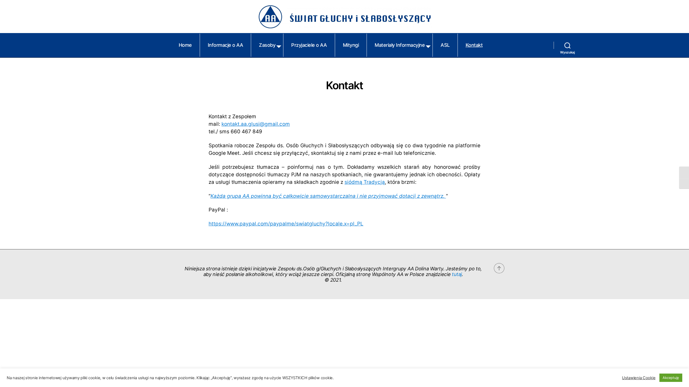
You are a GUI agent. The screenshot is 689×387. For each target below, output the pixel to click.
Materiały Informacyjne (400, 45)
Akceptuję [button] (671, 377)
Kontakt (474, 45)
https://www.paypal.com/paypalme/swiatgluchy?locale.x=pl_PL (286, 224)
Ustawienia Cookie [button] (638, 377)
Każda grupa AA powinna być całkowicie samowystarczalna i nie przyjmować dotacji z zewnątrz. (328, 196)
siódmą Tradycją (364, 182)
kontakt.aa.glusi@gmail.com (256, 124)
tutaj (457, 274)
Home (185, 45)
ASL (445, 45)
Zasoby (267, 45)
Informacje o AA (225, 45)
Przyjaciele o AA (309, 45)
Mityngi (351, 45)
